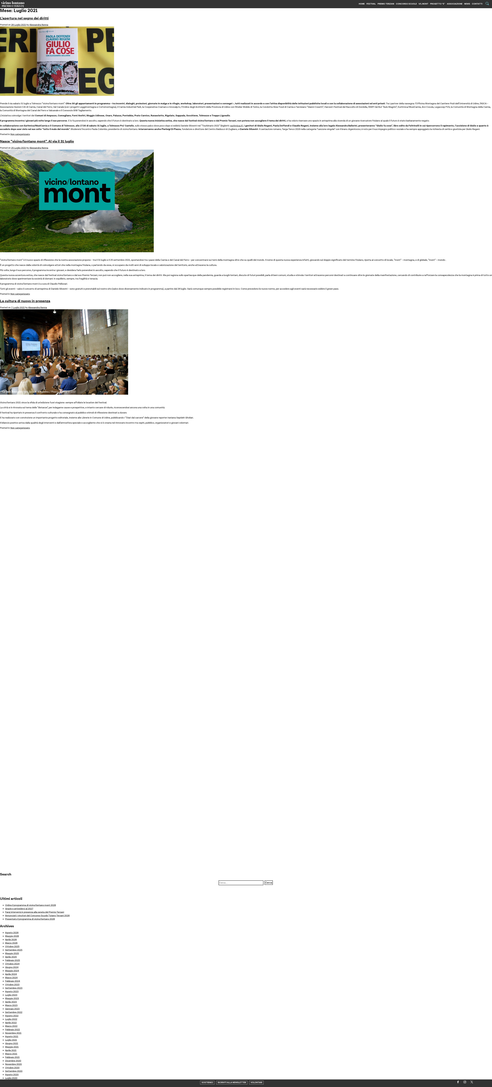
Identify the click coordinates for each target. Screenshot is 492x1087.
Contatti (477, 4)
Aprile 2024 (11, 974)
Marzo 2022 (11, 1026)
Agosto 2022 (11, 1015)
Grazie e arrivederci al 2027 (19, 908)
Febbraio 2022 (12, 1029)
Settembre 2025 (13, 950)
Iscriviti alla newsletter (232, 1082)
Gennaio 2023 (12, 1008)
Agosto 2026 (11, 932)
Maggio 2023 (12, 998)
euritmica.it (236, 125)
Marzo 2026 (11, 943)
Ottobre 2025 (12, 946)
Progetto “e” (437, 4)
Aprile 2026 (11, 939)
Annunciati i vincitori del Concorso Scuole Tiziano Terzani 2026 (37, 915)
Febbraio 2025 (12, 960)
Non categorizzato (20, 134)
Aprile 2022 (11, 1022)
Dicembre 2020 (13, 1060)
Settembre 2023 (13, 988)
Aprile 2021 (10, 1050)
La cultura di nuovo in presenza (25, 301)
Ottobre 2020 (12, 1067)
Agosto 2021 (11, 1036)
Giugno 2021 (11, 1043)
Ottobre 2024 (12, 963)
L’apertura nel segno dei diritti (24, 18)
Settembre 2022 (13, 1012)
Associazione (454, 4)
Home (362, 4)
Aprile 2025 (11, 956)
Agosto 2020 (12, 1074)
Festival (371, 4)
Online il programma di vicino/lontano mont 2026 (30, 905)
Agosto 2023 (12, 991)
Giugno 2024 (11, 967)
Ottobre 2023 (12, 984)
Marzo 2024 (11, 977)
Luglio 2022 (11, 1019)
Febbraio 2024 (12, 981)
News (467, 4)
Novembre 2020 (13, 1064)
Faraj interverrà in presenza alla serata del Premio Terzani (34, 912)
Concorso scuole (406, 4)
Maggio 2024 (12, 970)
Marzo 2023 (11, 1005)
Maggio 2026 (12, 936)
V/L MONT (423, 4)
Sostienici (207, 1082)
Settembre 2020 (13, 1071)
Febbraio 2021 (12, 1057)
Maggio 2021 (12, 1046)
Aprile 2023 (11, 1001)
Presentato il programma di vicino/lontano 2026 (30, 919)
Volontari (256, 1082)
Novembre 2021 (13, 1033)
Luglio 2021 (11, 1040)
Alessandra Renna (38, 24)
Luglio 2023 (11, 995)
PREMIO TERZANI (386, 4)
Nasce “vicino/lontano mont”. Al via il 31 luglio (37, 141)
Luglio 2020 (11, 1078)
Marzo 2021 (11, 1053)
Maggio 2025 (12, 953)
